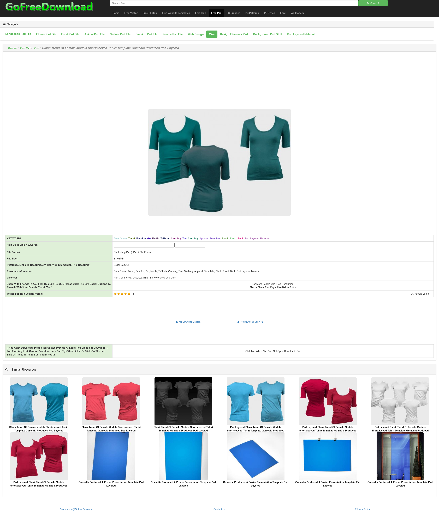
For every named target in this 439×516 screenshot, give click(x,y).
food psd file (70, 34)
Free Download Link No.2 (251, 321)
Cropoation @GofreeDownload (76, 509)
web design (196, 34)
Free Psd (217, 13)
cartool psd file (120, 34)
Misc (36, 48)
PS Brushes (233, 13)
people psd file (173, 34)
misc (212, 34)
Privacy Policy (362, 509)
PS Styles (269, 13)
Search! (374, 3)
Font (283, 13)
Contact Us (219, 509)
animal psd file (94, 34)
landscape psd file (18, 34)
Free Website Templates (176, 13)
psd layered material (301, 34)
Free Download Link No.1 (190, 321)
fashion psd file (146, 34)
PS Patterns (252, 13)
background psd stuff (267, 34)
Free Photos (150, 13)
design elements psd (234, 34)
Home (115, 13)
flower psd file (46, 34)
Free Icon (200, 13)
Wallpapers (297, 13)
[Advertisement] (219, 78)
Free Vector (131, 13)
